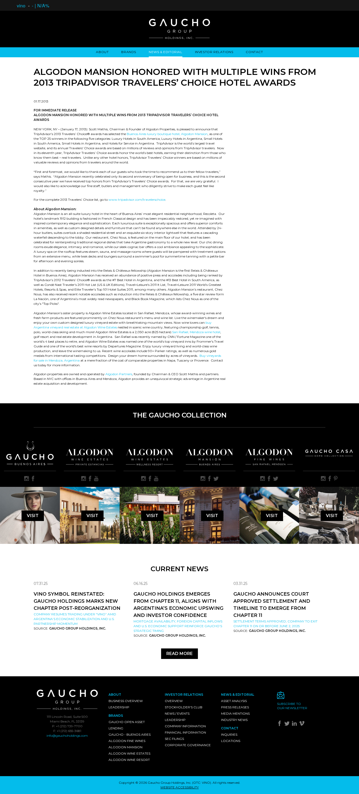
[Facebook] (280, 724)
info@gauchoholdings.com (67, 736)
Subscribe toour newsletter (292, 706)
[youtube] (96, 479)
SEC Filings (174, 739)
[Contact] (301, 697)
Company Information (185, 726)
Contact (254, 52)
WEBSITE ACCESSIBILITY (179, 787)
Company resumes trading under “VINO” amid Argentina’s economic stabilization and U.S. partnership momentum (75, 619)
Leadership (119, 707)
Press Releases (235, 707)
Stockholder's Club (183, 707)
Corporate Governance (188, 745)
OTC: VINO (201, 783)
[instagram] (26, 479)
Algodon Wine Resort (129, 760)
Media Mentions (235, 713)
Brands (128, 52)
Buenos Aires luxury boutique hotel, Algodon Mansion (167, 134)
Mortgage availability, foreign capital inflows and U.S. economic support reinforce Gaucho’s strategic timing (178, 626)
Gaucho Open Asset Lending (127, 725)
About (102, 52)
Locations (230, 741)
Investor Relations (214, 52)
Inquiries (229, 734)
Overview (174, 701)
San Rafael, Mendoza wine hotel (196, 332)
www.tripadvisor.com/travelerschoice (137, 200)
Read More (179, 653)
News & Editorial (165, 52)
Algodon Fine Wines (127, 741)
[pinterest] (335, 479)
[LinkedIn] (295, 724)
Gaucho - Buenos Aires (130, 734)
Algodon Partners (118, 374)
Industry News (234, 720)
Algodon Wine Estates (129, 753)
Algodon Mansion (125, 747)
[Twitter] (287, 724)
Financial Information (185, 732)
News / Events (177, 713)
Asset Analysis (234, 701)
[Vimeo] (302, 724)
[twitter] (216, 479)
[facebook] (33, 479)
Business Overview (126, 701)
